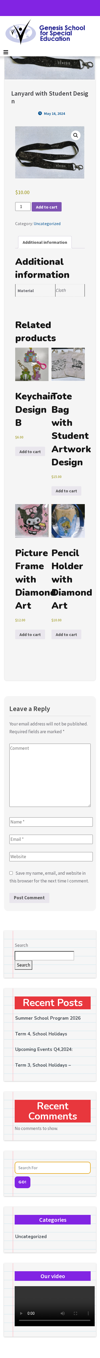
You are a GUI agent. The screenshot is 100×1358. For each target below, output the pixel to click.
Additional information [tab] (45, 242)
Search (21, 945)
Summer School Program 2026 (48, 1018)
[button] (76, 135)
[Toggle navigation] (6, 52)
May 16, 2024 (54, 113)
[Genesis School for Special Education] (44, 32)
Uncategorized (47, 223)
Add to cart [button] (30, 451)
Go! (22, 1182)
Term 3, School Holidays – (43, 1065)
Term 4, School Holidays (41, 1034)
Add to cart (46, 207)
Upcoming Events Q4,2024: (44, 1049)
